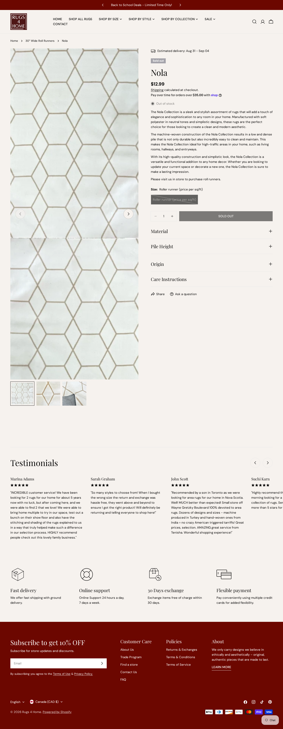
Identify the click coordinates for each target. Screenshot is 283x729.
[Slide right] (128, 214)
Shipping (157, 90)
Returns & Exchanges (181, 650)
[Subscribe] (102, 663)
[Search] (254, 21)
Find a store (129, 665)
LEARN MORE (221, 667)
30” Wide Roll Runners (39, 41)
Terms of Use (61, 674)
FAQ (123, 679)
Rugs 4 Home (31, 712)
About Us (127, 650)
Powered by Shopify (57, 712)
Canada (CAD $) (47, 702)
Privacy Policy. (83, 674)
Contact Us (128, 672)
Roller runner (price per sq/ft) (174, 201)
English (15, 702)
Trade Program (131, 657)
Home (14, 41)
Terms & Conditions (180, 657)
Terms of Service (178, 665)
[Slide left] (255, 463)
